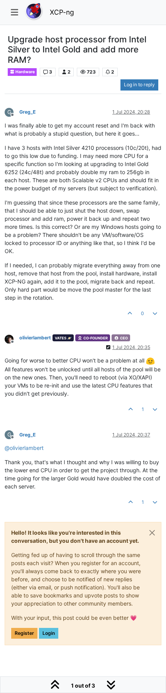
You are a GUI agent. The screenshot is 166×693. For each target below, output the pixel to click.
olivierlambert (35, 338)
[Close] (152, 532)
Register (24, 633)
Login (48, 633)
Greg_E (27, 112)
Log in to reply (139, 84)
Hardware (25, 71)
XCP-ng (62, 12)
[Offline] (12, 338)
